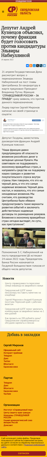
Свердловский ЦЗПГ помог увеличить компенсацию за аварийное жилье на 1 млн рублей (23, 311)
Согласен (23, 453)
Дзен (6, 358)
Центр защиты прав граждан (17, 412)
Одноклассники (11, 367)
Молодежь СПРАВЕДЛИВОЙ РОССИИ (16, 416)
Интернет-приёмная (13, 353)
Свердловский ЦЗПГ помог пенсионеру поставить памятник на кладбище (22, 292)
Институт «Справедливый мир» (18, 410)
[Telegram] (44, 65)
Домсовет (8, 425)
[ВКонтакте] (27, 65)
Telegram (8, 356)
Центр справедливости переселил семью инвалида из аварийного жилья (23, 284)
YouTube (7, 394)
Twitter (7, 361)
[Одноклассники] (30, 65)
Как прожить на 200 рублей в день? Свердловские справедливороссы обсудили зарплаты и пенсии (22, 320)
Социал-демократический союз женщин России (18, 421)
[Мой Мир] (34, 65)
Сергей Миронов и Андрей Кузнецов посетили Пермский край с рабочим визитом (22, 302)
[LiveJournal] (41, 65)
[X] (37, 65)
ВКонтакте (8, 364)
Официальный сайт (12, 350)
